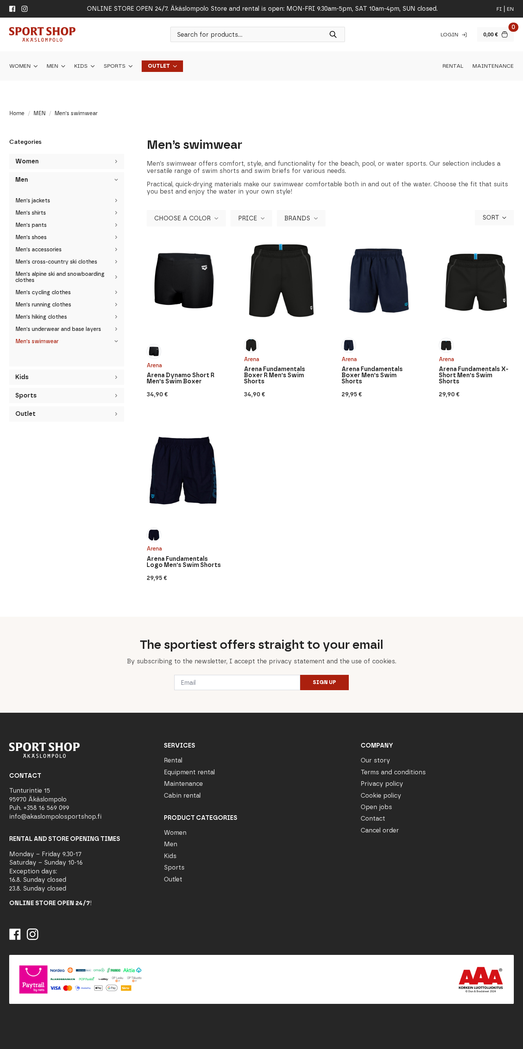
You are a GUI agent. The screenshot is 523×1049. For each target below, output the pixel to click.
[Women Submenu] (34, 66)
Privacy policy (382, 783)
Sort (490, 217)
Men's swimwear (37, 341)
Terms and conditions (393, 772)
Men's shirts (30, 213)
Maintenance (493, 66)
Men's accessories (38, 249)
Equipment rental (189, 772)
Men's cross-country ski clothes (56, 262)
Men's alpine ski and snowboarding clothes (60, 277)
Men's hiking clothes (41, 317)
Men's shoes (31, 237)
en (510, 9)
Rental (453, 66)
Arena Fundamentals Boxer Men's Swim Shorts (372, 375)
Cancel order (380, 830)
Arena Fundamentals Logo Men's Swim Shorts (184, 562)
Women (20, 66)
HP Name (8, 623)
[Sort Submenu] (506, 217)
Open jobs (376, 807)
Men (52, 66)
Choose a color (182, 218)
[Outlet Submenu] (173, 66)
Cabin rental (182, 795)
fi (499, 9)
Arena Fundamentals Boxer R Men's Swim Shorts (274, 375)
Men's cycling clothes (43, 292)
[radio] (154, 351)
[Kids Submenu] (91, 66)
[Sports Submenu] (129, 66)
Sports (115, 66)
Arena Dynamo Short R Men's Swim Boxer (180, 378)
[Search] (333, 34)
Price (247, 218)
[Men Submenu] (61, 66)
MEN (39, 113)
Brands (297, 218)
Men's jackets (32, 200)
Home (17, 113)
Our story (375, 760)
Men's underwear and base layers (58, 329)
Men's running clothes (43, 304)
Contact (373, 818)
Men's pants (31, 225)
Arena (154, 365)
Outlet (159, 66)
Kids (81, 66)
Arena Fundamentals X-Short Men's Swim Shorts (473, 375)
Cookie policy (381, 795)
